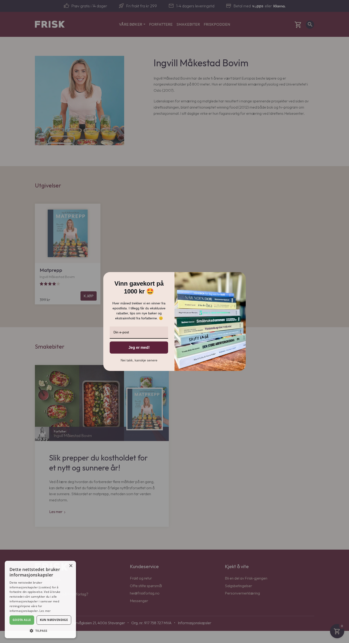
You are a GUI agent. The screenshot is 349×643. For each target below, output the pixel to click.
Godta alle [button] (22, 620)
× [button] (70, 566)
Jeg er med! (139, 347)
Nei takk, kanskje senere (139, 360)
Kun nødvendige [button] (54, 620)
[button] (40, 630)
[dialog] (40, 599)
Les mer (45, 611)
